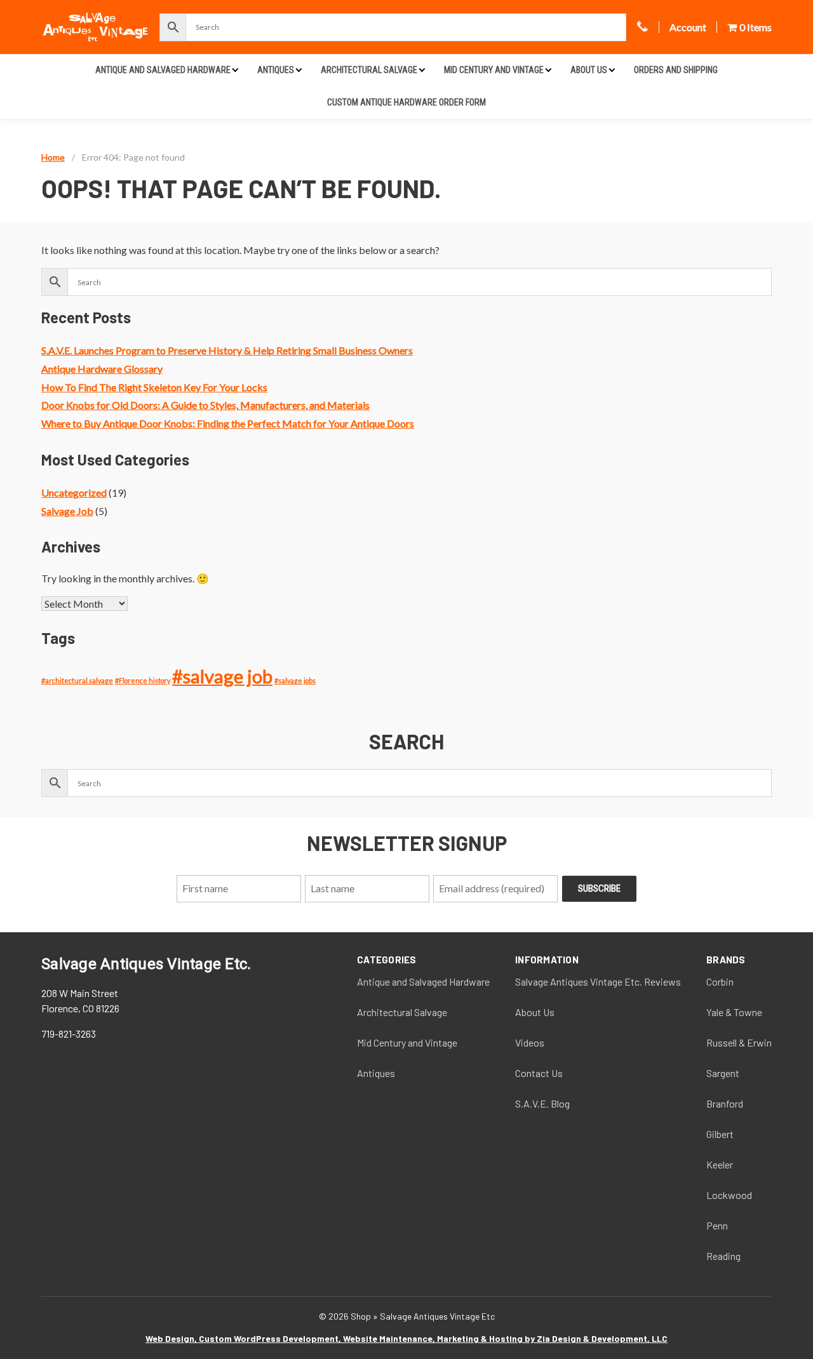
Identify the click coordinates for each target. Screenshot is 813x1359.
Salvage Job (67, 511)
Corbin (720, 981)
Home (53, 157)
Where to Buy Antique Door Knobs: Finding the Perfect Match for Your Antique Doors (227, 423)
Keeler (719, 1164)
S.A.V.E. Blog (542, 1103)
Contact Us (539, 1073)
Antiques (275, 70)
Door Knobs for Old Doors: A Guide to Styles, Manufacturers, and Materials (205, 405)
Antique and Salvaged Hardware (163, 70)
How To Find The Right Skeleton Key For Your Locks (154, 387)
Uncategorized (74, 492)
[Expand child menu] (235, 69)
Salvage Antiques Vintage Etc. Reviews (598, 981)
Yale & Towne (734, 1012)
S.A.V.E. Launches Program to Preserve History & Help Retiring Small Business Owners (227, 350)
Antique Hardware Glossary (102, 369)
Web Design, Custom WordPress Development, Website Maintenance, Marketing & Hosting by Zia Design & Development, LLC (406, 1338)
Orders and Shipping (676, 70)
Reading (723, 1256)
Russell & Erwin (739, 1042)
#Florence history (142, 680)
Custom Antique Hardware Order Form (406, 102)
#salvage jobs (295, 680)
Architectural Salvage (369, 70)
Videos (529, 1042)
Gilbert (720, 1134)
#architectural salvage (77, 680)
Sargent (722, 1073)
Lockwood (729, 1195)
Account (687, 27)
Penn (717, 1225)
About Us (588, 70)
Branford (724, 1103)
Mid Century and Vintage (494, 70)
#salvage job (222, 676)
